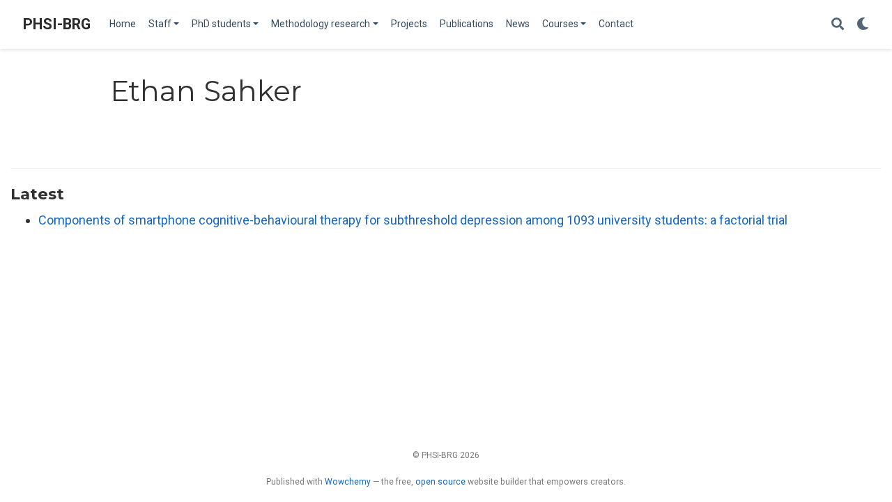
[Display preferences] (862, 25)
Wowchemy (348, 482)
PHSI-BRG (57, 24)
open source (440, 482)
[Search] (837, 25)
